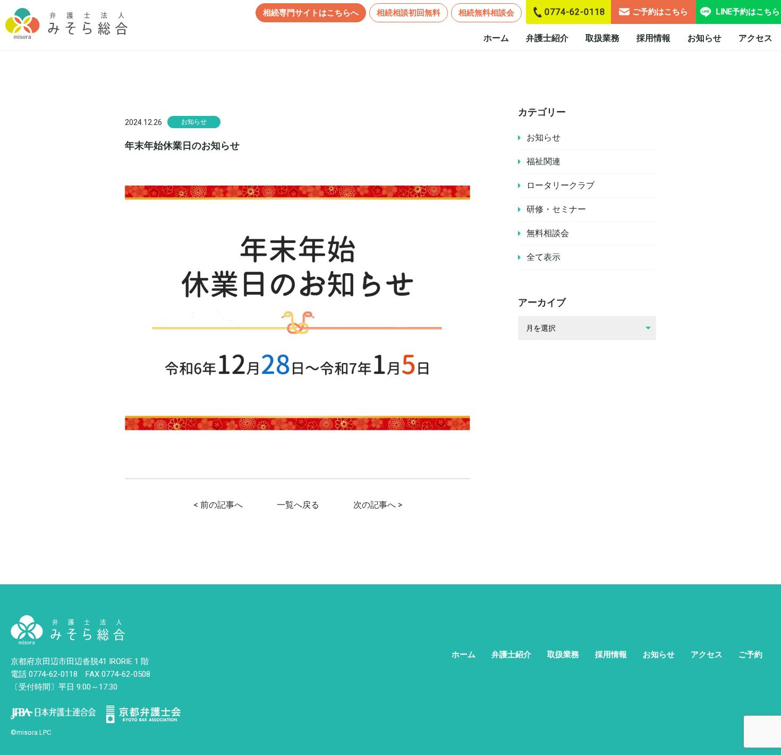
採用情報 (653, 38)
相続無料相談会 (486, 13)
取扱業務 (602, 38)
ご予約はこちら (660, 11)
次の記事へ (374, 505)
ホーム (496, 38)
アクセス (755, 38)
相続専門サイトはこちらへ (311, 13)
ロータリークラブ (561, 185)
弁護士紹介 (547, 38)
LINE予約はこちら (748, 11)
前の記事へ (221, 505)
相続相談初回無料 (408, 13)
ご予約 (750, 654)
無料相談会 (548, 233)
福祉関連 (544, 161)
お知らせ (704, 38)
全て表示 (544, 257)
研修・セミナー (556, 209)
